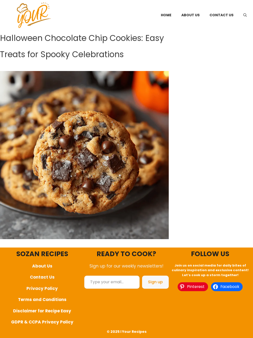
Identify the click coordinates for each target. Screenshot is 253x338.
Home (166, 15)
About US (190, 15)
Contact (39, 277)
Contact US (221, 15)
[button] (245, 15)
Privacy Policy (42, 288)
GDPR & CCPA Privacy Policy (42, 322)
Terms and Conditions (42, 299)
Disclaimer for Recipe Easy (42, 311)
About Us (42, 266)
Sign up (155, 282)
